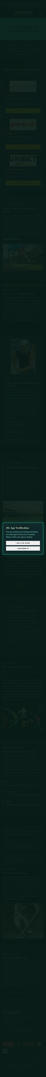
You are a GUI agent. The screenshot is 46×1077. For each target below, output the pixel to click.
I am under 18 (23, 548)
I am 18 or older (23, 543)
